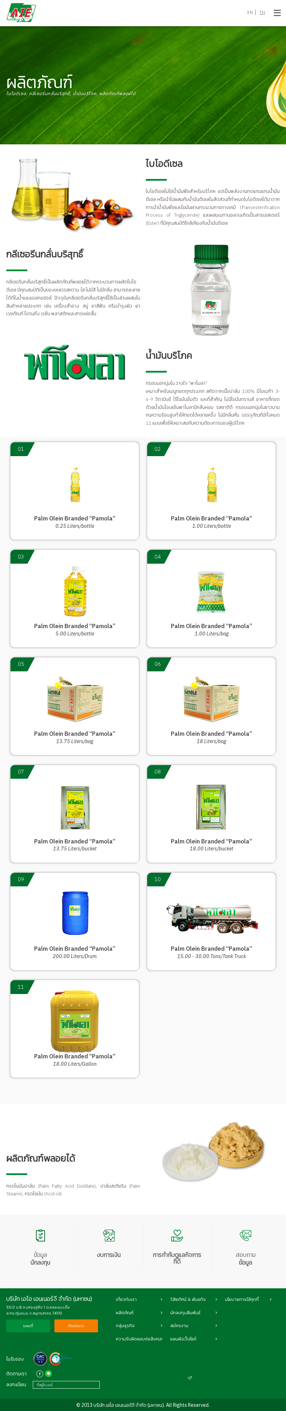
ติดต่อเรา (76, 1325)
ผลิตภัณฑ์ (125, 1312)
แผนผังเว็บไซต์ (183, 1338)
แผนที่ (28, 1325)
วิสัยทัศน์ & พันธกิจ (188, 1299)
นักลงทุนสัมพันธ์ (185, 1312)
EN (250, 12)
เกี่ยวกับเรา (126, 1299)
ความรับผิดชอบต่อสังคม (138, 1338)
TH (262, 12)
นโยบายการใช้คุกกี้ (242, 1299)
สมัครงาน (179, 1325)
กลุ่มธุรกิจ (125, 1325)
